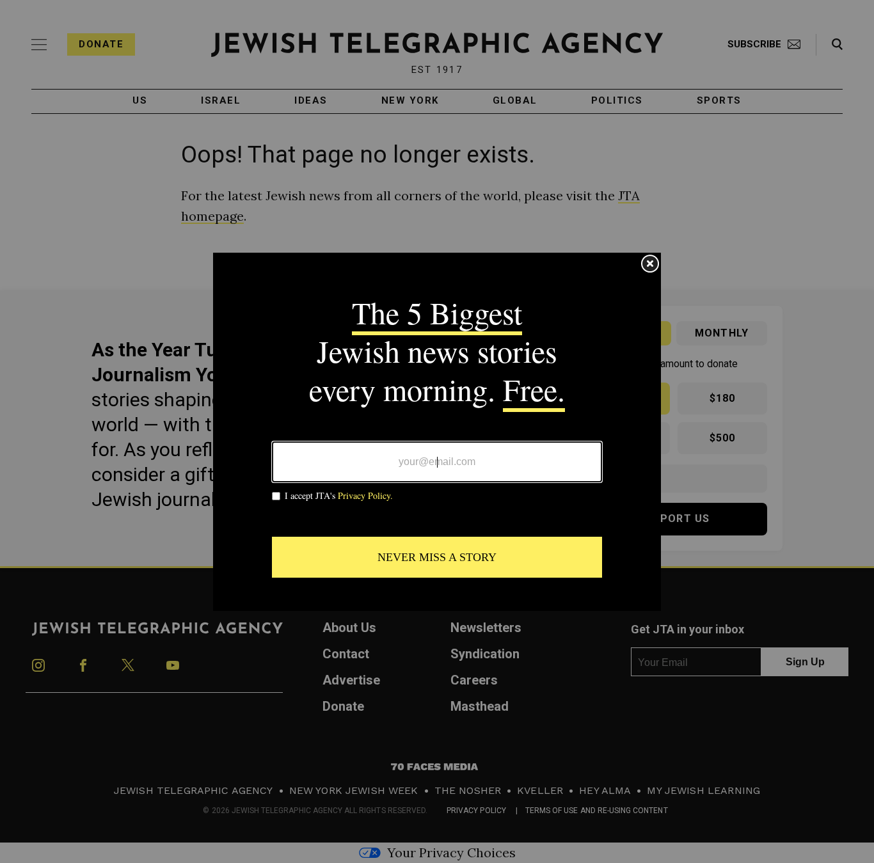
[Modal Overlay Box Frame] (437, 432)
